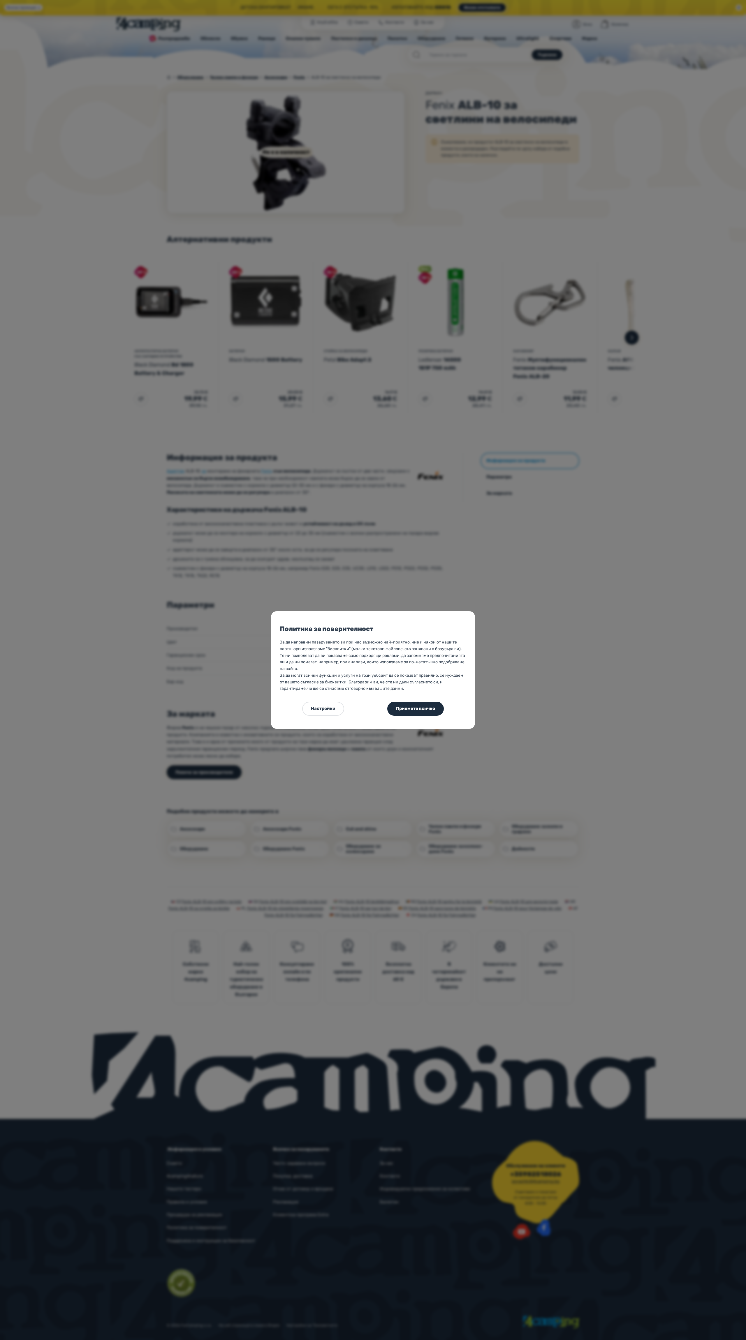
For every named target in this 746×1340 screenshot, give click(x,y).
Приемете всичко (415, 708)
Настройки (323, 708)
